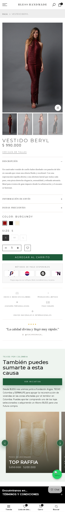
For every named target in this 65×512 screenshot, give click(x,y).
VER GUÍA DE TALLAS (14, 152)
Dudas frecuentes (14, 208)
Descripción (10, 161)
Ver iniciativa (32, 381)
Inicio (5, 14)
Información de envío (16, 199)
